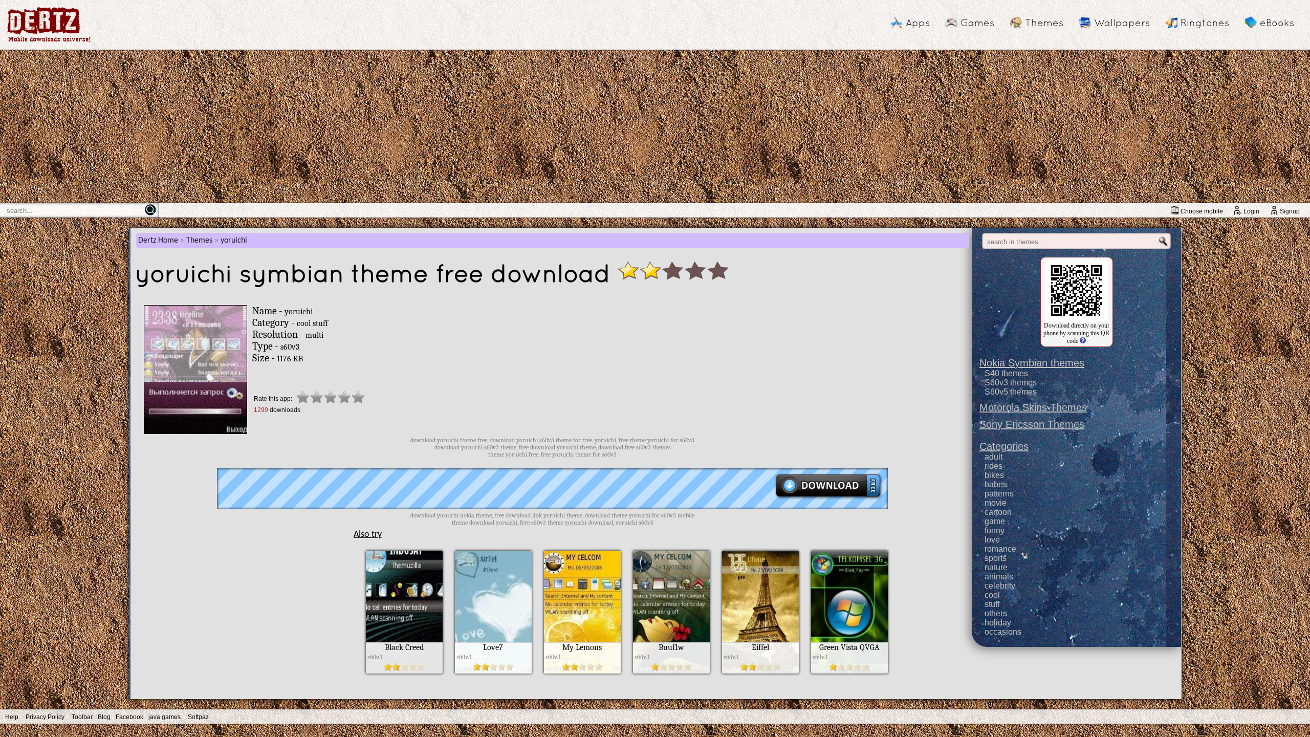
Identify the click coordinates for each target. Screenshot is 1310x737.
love (992, 539)
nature (996, 567)
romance (1000, 549)
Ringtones (1205, 22)
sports (996, 558)
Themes (1044, 22)
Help (11, 717)
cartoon (998, 512)
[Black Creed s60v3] (404, 671)
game (995, 521)
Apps (918, 22)
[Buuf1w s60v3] (671, 671)
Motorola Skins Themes (1033, 407)
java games (164, 717)
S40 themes (1006, 373)
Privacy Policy (45, 717)
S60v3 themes (1011, 382)
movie (996, 502)
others (996, 613)
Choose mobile (1202, 211)
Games (977, 22)
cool (992, 595)
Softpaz (198, 717)
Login (1251, 211)
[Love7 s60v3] (493, 671)
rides (993, 466)
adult (993, 456)
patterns (999, 493)
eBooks (1277, 22)
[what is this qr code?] (1082, 340)
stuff (992, 604)
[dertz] (49, 41)
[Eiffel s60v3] (760, 671)
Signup (1290, 211)
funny (995, 530)
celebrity (1000, 585)
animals (999, 576)
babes (996, 484)
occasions (1003, 631)
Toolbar (82, 717)
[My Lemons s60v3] (582, 671)
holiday (998, 622)
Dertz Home (158, 240)
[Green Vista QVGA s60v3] (849, 671)
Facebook (129, 717)
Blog (104, 717)
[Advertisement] (655, 126)
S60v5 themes (1011, 391)
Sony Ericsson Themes (1031, 424)
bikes (994, 475)
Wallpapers (1122, 22)
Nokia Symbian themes (1031, 362)
